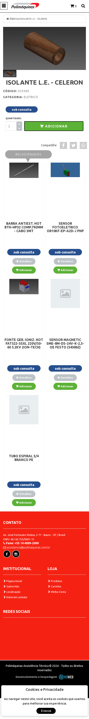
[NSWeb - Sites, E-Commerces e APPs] (65, 676)
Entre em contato (16, 597)
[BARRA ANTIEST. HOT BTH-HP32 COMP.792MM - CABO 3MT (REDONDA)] (23, 170)
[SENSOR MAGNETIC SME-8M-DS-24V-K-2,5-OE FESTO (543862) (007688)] (65, 293)
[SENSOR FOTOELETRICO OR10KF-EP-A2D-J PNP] (65, 170)
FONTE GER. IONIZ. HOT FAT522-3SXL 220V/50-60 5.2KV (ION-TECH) (24, 343)
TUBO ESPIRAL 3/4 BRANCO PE (24, 458)
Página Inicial (14, 581)
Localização (13, 591)
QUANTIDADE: (14, 118)
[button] (53, 126)
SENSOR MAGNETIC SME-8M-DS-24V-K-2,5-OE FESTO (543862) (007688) (65, 345)
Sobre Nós (12, 586)
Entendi (46, 711)
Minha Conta (58, 591)
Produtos (56, 581)
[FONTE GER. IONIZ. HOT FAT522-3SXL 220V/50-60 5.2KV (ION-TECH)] (23, 286)
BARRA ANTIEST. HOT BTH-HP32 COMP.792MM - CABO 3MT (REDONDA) (24, 229)
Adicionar (25, 270)
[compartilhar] (63, 145)
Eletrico (14, 18)
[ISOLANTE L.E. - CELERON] (44, 48)
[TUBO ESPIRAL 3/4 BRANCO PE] (23, 409)
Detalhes (25, 261)
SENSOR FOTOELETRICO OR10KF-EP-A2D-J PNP (65, 227)
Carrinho (55, 586)
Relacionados (28, 154)
